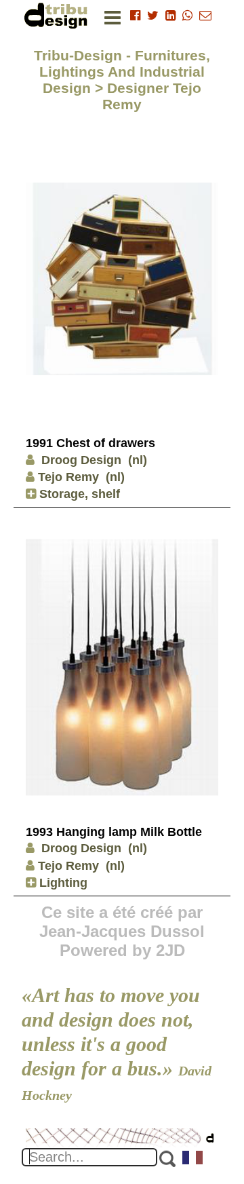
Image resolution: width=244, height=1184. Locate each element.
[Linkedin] (170, 15)
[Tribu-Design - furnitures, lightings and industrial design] (58, 15)
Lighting (61, 883)
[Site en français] (193, 1159)
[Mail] (205, 15)
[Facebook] (135, 15)
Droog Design (79, 460)
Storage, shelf (78, 494)
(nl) (137, 460)
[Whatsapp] (187, 15)
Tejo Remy (68, 477)
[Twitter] (153, 15)
